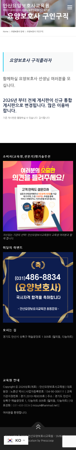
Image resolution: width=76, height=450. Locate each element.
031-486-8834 (21, 405)
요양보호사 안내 (17, 31)
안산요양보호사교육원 (26, 5)
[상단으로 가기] (38, 427)
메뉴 (68, 7)
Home (5, 31)
